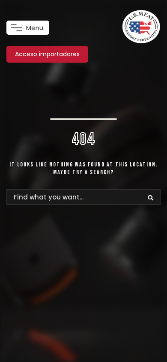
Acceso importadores (47, 54)
